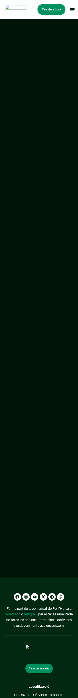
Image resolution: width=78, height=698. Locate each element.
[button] (72, 9)
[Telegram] (52, 597)
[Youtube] (34, 597)
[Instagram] (26, 597)
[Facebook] (17, 597)
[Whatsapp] (60, 597)
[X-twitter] (43, 597)
